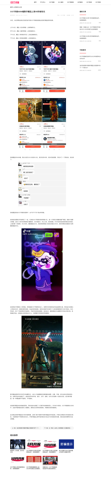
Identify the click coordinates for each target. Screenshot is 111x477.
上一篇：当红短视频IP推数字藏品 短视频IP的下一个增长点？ (27, 428)
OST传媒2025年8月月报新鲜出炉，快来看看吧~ (33, 451)
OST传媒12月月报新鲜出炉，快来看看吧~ (17, 467)
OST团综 (98, 2)
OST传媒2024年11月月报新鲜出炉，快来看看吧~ (50, 451)
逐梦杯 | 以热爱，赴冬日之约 (17, 451)
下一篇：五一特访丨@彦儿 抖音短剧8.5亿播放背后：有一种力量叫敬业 (59, 428)
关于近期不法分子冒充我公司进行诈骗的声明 (66, 451)
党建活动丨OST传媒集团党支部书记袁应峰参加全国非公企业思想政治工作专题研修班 (50, 467)
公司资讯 (16, 7)
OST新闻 (89, 2)
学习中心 (42, 2)
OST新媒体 (70, 2)
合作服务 (80, 2)
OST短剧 (52, 2)
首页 (11, 7)
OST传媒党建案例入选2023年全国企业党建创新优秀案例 (33, 467)
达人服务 (60, 2)
